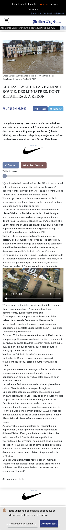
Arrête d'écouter (35, 165)
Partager (41, 108)
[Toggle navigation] (6, 20)
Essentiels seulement (22, 523)
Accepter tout (48, 523)
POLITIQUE (8, 108)
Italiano (54, 4)
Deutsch (12, 4)
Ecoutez (12, 165)
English (22, 4)
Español (32, 4)
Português (33, 9)
